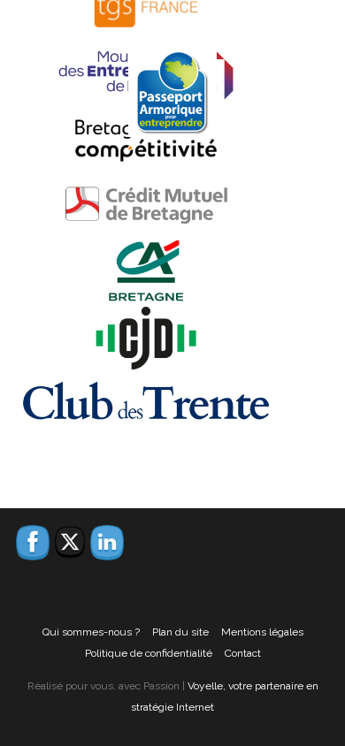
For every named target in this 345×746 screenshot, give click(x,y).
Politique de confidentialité (148, 653)
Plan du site (180, 632)
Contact (243, 653)
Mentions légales (262, 632)
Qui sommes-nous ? (91, 632)
